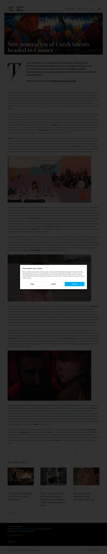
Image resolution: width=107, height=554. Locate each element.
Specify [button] (53, 284)
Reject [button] (32, 284)
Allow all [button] (74, 284)
